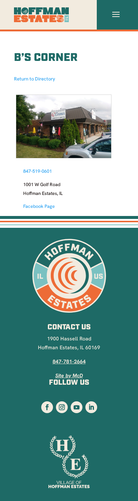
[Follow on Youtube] (76, 407)
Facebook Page (39, 207)
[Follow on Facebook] (47, 407)
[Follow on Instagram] (62, 407)
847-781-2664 (69, 362)
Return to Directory (34, 79)
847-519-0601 (37, 171)
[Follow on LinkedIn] (91, 407)
